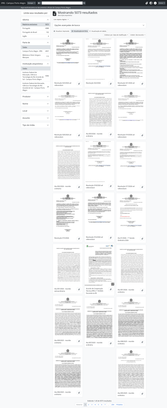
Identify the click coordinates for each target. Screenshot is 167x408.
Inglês (35, 36)
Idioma (26, 19)
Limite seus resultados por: (36, 13)
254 (112, 405)
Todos (25, 47)
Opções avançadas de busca (67, 25)
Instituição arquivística (33, 63)
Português (35, 28)
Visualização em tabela (98, 31)
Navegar (31, 3)
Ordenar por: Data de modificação (115, 35)
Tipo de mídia (29, 125)
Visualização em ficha (80, 31)
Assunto (26, 118)
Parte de (26, 42)
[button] (147, 3)
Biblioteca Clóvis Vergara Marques (35, 56)
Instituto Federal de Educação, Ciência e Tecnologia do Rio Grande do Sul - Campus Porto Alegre (35, 75)
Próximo (119, 405)
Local (25, 111)
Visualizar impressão (62, 31)
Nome (25, 103)
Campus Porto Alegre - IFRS (35, 51)
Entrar (161, 3)
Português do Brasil (35, 32)
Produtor (27, 96)
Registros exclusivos (35, 24)
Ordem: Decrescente (137, 35)
